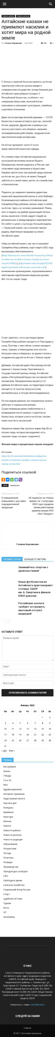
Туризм (7, 903)
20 (27, 734)
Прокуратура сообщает (15, 871)
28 (35, 740)
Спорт (6, 894)
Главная (27, 1028)
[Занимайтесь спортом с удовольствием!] (9, 571)
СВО (5, 875)
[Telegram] (16, 479)
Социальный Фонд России (16, 889)
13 (27, 728)
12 (20, 728)
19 (20, 734)
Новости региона (23, 16)
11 (13, 728)
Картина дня (9, 803)
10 (5, 728)
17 (5, 734)
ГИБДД (7, 775)
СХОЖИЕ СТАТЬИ (12, 559)
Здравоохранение (12, 789)
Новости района (8, 16)
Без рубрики (9, 766)
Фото (6, 907)
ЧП (4, 912)
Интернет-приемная (13, 793)
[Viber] (20, 479)
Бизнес (7, 771)
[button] (50, 4)
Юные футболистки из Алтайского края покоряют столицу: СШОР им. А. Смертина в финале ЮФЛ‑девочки (35, 588)
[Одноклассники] (3, 479)
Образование (10, 844)
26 (20, 740)
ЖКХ (5, 784)
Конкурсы (8, 807)
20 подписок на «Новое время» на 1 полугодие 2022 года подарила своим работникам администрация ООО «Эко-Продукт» (41, 505)
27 (27, 740)
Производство (10, 866)
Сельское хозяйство (14, 885)
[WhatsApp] (12, 479)
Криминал (8, 812)
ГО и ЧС (7, 780)
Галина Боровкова (13, 43)
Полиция (7, 862)
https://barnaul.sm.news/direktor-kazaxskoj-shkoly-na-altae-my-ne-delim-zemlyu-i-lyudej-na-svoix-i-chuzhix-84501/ (27, 259)
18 (13, 734)
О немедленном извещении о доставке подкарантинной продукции (14, 502)
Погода (7, 853)
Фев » (12, 750)
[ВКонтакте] (7, 479)
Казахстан (15, 485)
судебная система (12, 898)
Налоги (7, 825)
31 (5, 746)
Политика (8, 857)
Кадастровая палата (14, 798)
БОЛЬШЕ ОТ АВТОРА (35, 559)
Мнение (7, 821)
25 (13, 740)
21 (35, 734)
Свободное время (12, 880)
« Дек (4, 750)
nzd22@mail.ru (37, 1004)
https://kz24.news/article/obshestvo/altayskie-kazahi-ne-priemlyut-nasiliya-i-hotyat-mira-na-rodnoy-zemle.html (24, 460)
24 (5, 740)
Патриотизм (9, 848)
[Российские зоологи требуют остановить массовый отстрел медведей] (9, 607)
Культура (8, 816)
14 (35, 728)
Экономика (9, 916)
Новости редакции (13, 839)
